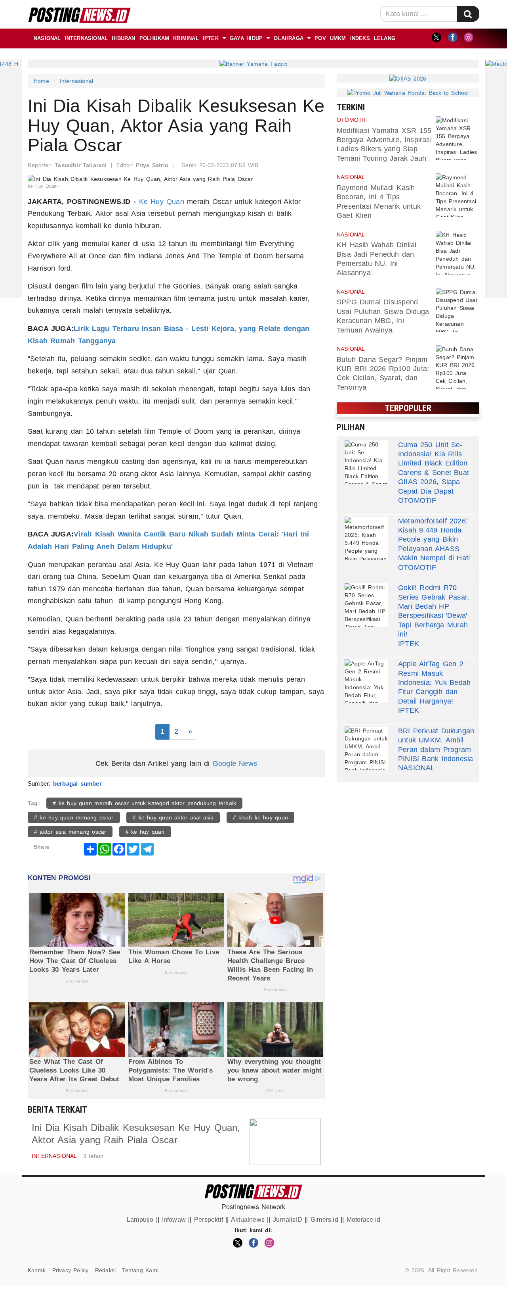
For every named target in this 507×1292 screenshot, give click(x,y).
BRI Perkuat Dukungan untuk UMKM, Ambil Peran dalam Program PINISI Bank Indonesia (436, 745)
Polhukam (154, 38)
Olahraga (288, 38)
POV (320, 38)
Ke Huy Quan (161, 202)
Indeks (360, 38)
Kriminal (186, 38)
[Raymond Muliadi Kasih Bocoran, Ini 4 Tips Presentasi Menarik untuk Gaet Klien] (457, 195)
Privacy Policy (70, 1270)
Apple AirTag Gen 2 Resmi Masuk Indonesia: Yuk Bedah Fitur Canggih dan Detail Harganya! (434, 682)
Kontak (37, 1270)
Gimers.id (324, 1219)
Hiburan (123, 38)
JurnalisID (287, 1219)
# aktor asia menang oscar (70, 832)
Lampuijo (140, 1219)
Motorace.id (363, 1219)
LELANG (384, 38)
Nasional (47, 38)
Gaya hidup (246, 38)
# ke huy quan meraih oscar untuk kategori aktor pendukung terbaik (144, 803)
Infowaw (174, 1219)
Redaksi (105, 1270)
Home (41, 81)
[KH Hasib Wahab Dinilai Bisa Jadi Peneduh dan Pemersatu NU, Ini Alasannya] (457, 253)
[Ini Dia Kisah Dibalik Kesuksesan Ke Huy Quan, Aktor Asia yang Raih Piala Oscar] (285, 1142)
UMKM (338, 38)
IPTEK (211, 38)
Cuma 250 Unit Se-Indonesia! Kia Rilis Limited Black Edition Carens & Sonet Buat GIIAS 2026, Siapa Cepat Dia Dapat (433, 468)
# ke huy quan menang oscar (74, 817)
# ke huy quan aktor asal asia (173, 817)
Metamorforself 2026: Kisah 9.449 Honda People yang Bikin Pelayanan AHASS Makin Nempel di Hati (434, 539)
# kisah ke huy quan (260, 817)
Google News (235, 763)
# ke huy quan (145, 832)
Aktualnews (248, 1219)
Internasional (86, 38)
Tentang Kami (140, 1270)
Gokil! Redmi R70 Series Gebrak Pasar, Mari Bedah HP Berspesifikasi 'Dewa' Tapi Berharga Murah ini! (433, 611)
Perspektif (208, 1219)
